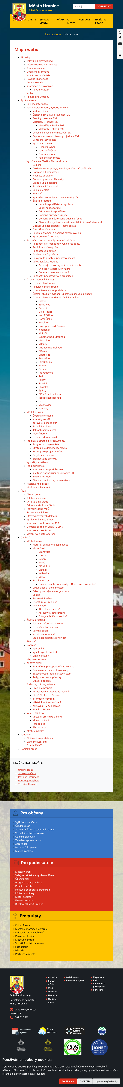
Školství (37, 193)
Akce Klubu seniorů (49, 609)
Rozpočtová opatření (45, 250)
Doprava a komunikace (46, 171)
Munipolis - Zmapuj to (39, 487)
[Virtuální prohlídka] (120, 56)
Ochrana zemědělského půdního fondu (60, 218)
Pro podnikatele (36, 465)
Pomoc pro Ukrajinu (38, 96)
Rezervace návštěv (37, 512)
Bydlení (37, 164)
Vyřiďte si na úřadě (37, 501)
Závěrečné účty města (45, 254)
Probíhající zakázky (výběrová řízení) (60, 265)
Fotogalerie (39, 723)
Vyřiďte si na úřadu (26, 822)
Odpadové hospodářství (52, 211)
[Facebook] (120, 38)
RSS (95, 980)
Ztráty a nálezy (35, 730)
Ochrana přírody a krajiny (53, 214)
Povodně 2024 (41, 89)
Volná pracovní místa (38, 75)
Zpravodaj (21, 843)
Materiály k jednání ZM (45, 121)
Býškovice (44, 304)
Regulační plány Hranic (45, 286)
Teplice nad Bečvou (50, 397)
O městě (71, 21)
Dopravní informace (38, 71)
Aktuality (29, 19)
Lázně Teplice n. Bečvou (46, 695)
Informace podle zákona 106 (43, 523)
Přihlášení (98, 989)
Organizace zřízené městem (48, 587)
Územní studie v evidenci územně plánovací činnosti (62, 293)
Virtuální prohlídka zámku (47, 716)
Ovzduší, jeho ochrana (45, 627)
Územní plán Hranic (44, 283)
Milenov (43, 343)
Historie (19, 950)
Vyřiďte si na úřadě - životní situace (47, 161)
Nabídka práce (100, 21)
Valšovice (44, 573)
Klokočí (43, 333)
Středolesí (44, 566)
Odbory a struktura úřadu (41, 505)
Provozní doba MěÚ (38, 508)
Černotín (43, 308)
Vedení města (40, 111)
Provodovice (46, 372)
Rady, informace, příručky (47, 677)
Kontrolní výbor (47, 150)
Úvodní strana (53, 34)
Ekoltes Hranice (24, 900)
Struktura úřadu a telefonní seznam (35, 829)
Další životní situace (44, 229)
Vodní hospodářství (50, 207)
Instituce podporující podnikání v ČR (53, 472)
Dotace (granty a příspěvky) (49, 179)
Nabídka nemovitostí (38, 483)
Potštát (43, 369)
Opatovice (44, 354)
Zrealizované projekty (45, 458)
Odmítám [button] (85, 1081)
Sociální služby (41, 580)
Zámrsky (43, 408)
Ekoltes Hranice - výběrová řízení (51, 480)
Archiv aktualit (35, 82)
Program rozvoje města (46, 444)
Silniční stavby (41, 655)
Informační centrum (44, 698)
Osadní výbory (47, 154)
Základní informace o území (48, 623)
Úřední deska (34, 494)
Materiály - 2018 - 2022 (52, 125)
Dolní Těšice (45, 311)
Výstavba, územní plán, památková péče (56, 197)
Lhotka (42, 555)
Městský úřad (23, 871)
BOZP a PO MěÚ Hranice (29, 903)
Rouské (43, 383)
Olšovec (43, 351)
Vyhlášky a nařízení (37, 462)
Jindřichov (44, 329)
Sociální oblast (41, 189)
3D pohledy (39, 727)
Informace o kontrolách (40, 530)
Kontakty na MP (41, 419)
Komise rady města (49, 157)
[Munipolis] (120, 50)
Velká (42, 576)
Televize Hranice (27, 784)
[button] (104, 6)
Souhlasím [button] (68, 1081)
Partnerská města (42, 598)
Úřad (60, 19)
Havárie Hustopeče (37, 78)
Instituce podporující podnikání (32, 889)
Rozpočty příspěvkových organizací (53, 275)
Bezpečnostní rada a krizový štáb (52, 673)
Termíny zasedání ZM (45, 118)
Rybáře (42, 558)
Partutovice (45, 361)
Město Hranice (35, 541)
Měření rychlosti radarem (41, 533)
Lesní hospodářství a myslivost (56, 204)
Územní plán (22, 878)
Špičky (42, 390)
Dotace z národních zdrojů (54, 272)
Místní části (39, 548)
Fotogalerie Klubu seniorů (53, 616)
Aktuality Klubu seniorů (52, 612)
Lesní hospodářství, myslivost (49, 637)
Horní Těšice (46, 315)
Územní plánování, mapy (40, 279)
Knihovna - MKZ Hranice (46, 705)
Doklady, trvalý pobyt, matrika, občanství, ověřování (62, 168)
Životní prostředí (42, 200)
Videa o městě (41, 720)
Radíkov (43, 376)
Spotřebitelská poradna (46, 236)
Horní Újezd (45, 318)
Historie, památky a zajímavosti (50, 544)
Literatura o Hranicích (45, 601)
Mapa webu (99, 977)
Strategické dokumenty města (50, 447)
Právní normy (40, 433)
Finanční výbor (47, 146)
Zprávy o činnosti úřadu (40, 519)
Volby (30, 93)
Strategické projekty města (48, 451)
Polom (42, 365)
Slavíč (42, 562)
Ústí (41, 401)
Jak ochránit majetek (44, 429)
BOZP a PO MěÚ (42, 476)
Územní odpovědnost (45, 437)
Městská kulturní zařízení (47, 702)
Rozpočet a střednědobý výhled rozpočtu (56, 243)
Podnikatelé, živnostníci (46, 186)
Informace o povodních (40, 85)
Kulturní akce (22, 925)
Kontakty (85, 19)
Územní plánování (25, 836)
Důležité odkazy (42, 680)
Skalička (43, 386)
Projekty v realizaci (43, 455)
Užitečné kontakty (37, 741)
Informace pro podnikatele (48, 469)
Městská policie (35, 412)
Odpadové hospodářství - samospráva (54, 225)
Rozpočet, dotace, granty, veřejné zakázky (51, 240)
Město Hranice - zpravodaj (42, 64)
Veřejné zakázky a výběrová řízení (34, 875)
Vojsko (36, 594)
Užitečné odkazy (24, 893)
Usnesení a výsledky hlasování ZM (52, 132)
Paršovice (44, 358)
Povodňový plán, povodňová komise (53, 666)
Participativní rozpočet (46, 247)
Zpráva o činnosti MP (45, 422)
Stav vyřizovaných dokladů (42, 515)
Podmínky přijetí (42, 426)
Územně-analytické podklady (49, 290)
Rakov (42, 379)
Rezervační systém (26, 847)
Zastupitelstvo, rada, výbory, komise (47, 107)
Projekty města (23, 886)
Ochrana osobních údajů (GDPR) (45, 526)
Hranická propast (42, 687)
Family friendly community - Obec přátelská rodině (67, 584)
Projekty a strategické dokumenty (46, 440)
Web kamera (72, 977)
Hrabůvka (44, 322)
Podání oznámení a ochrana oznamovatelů (57, 232)
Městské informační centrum (31, 928)
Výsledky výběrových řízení (54, 268)
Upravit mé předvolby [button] (107, 1081)
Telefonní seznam (36, 498)
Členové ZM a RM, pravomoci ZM (51, 114)
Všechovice (45, 404)
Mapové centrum (36, 659)
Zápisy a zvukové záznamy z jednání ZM (56, 136)
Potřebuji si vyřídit (28, 780)
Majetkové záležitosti (45, 182)
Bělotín (42, 300)
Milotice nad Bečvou (50, 347)
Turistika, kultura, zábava (41, 684)
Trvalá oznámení (36, 68)
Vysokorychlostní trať (45, 652)
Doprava (31, 644)
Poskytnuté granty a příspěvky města (54, 257)
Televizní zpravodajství (40, 60)
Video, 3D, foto (35, 713)
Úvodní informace (43, 415)
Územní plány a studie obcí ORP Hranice (55, 297)
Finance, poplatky (43, 175)
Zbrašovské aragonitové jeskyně (51, 691)
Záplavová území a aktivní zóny (51, 670)
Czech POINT (34, 745)
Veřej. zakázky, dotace (45, 261)
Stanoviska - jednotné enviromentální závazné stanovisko (71, 222)
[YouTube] (120, 44)
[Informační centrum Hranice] (120, 32)
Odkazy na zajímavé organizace (51, 591)
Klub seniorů (39, 605)
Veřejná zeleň (40, 630)
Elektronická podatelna (40, 738)
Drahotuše (44, 551)
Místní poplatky (24, 896)
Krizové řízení (34, 662)
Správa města (44, 21)
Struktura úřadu (27, 773)
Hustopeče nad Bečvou (52, 326)
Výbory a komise (42, 143)
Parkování (38, 648)
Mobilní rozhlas (24, 850)
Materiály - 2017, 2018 (51, 128)
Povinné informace (37, 103)
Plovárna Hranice (42, 709)
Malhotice (44, 340)
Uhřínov (43, 569)
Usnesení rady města (44, 139)
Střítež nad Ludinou (50, 394)
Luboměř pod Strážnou (52, 336)
